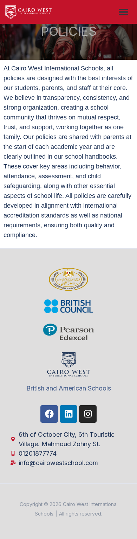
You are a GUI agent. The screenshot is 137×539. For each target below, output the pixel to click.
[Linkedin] (68, 414)
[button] (123, 12)
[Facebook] (49, 414)
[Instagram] (88, 414)
